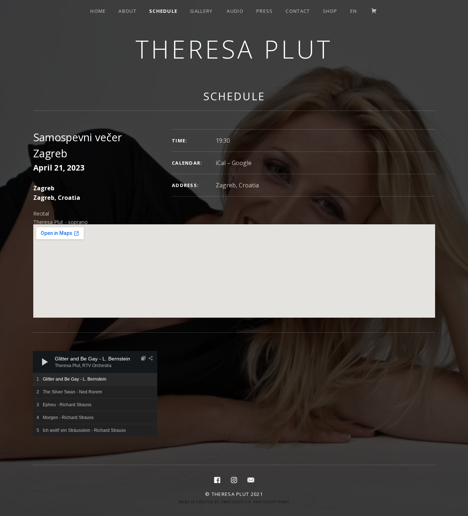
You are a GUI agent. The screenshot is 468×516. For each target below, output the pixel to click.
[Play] (45, 362)
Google (242, 163)
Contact (298, 11)
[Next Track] (58, 362)
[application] (95, 362)
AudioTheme (276, 502)
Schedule (163, 11)
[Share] (151, 358)
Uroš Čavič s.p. (236, 502)
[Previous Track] (58, 354)
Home (98, 11)
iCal (221, 163)
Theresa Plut (234, 49)
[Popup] (143, 358)
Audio (235, 11)
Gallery (201, 11)
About (127, 11)
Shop (330, 11)
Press (264, 11)
